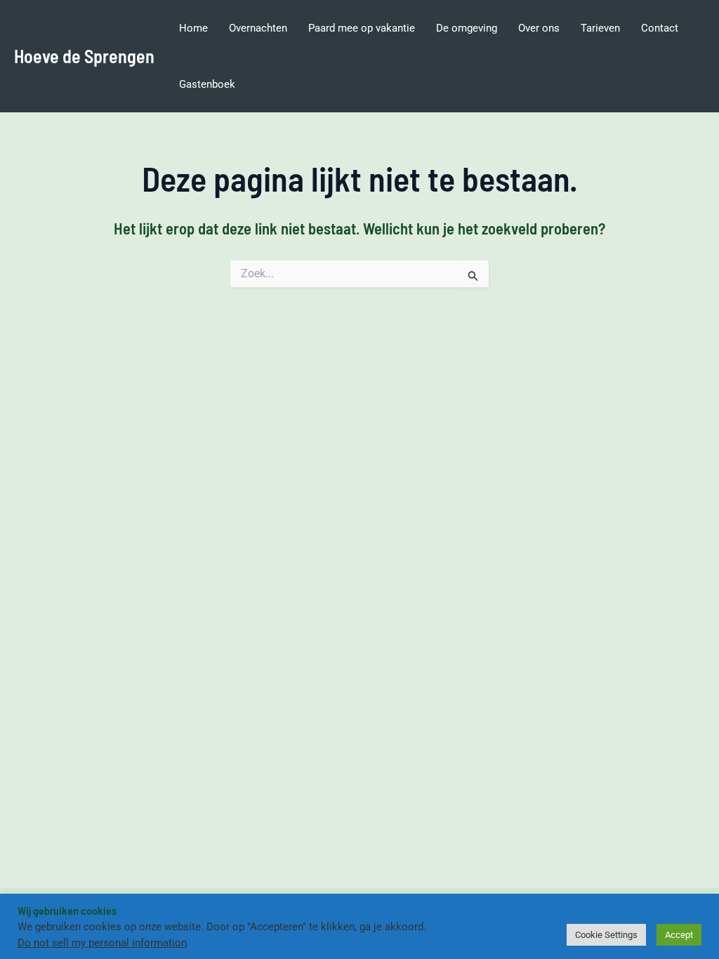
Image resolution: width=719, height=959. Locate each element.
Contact (659, 28)
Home (193, 28)
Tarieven (600, 28)
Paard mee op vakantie (361, 28)
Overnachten (258, 28)
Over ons (539, 28)
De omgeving (466, 28)
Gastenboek (207, 84)
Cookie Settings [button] (606, 935)
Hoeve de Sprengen (84, 56)
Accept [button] (679, 935)
